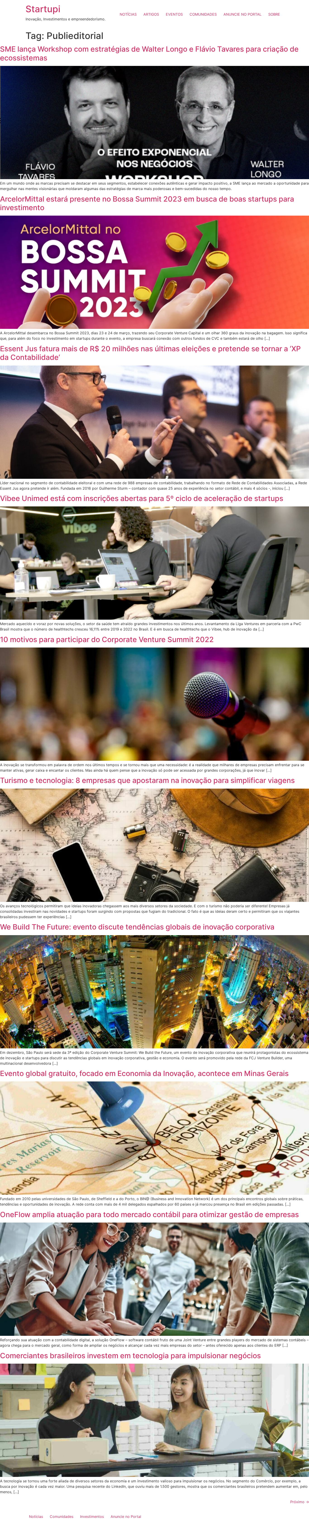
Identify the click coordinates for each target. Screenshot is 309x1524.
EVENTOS (174, 14)
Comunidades (61, 1516)
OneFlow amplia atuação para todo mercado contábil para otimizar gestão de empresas (149, 1214)
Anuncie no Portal (126, 1516)
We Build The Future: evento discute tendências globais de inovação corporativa (137, 926)
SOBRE (274, 14)
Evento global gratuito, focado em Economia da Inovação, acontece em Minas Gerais (144, 1073)
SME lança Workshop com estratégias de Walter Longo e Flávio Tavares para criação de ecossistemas (149, 53)
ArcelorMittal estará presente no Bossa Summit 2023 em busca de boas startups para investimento (147, 203)
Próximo (299, 1502)
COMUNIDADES (203, 14)
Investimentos (92, 1516)
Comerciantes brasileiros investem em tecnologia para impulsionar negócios (130, 1355)
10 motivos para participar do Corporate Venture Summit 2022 (107, 639)
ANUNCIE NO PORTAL (242, 14)
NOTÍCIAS (128, 14)
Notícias (36, 1516)
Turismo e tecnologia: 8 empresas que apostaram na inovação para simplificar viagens (147, 780)
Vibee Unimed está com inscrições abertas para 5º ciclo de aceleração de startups (141, 498)
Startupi (43, 8)
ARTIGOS (151, 14)
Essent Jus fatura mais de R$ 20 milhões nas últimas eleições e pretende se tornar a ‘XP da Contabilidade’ (150, 353)
